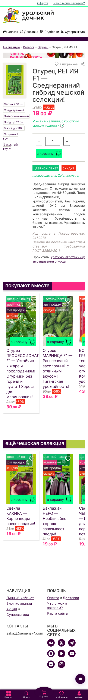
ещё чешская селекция (34, 443)
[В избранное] (31, 301)
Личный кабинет (20, 598)
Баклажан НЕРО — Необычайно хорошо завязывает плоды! (54, 521)
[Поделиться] (83, 64)
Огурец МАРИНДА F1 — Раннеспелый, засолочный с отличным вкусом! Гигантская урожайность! (57, 368)
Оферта (42, 3)
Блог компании (19, 603)
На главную (11, 47)
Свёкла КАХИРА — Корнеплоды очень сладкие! (20, 516)
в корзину (45, 153)
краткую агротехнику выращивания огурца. (58, 259)
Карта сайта (57, 613)
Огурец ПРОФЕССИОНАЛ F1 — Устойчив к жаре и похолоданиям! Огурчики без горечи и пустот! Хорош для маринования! (21, 373)
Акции (11, 609)
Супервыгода (75, 31)
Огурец (43, 47)
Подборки (51, 31)
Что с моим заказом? (69, 3)
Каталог (28, 47)
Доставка (31, 31)
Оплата (13, 31)
